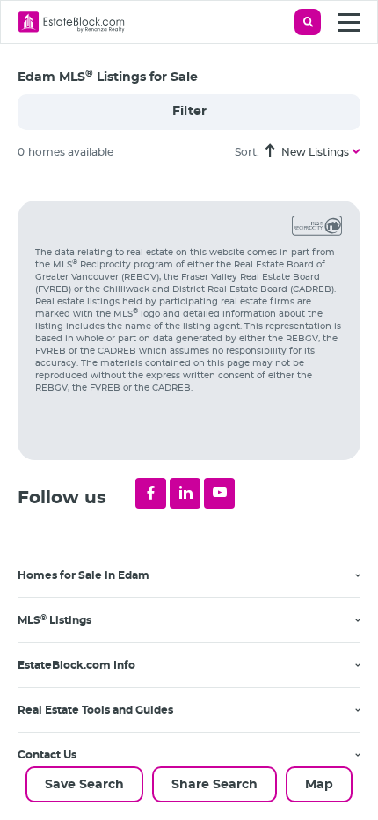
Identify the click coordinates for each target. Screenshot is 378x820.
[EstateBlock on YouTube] (219, 493)
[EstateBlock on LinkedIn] (185, 493)
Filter (189, 112)
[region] (198, 497)
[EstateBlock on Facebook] (150, 493)
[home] (71, 22)
